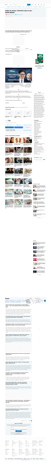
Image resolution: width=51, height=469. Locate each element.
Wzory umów (35, 140)
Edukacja (40, 6)
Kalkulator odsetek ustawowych (38, 131)
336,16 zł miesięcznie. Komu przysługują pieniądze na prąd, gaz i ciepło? (39, 116)
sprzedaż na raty (13, 122)
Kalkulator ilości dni (36, 129)
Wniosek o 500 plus (36, 141)
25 (36, 159)
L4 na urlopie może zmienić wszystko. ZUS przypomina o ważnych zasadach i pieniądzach (39, 103)
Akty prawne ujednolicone (21, 453)
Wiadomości (6, 300)
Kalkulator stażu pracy (28, 453)
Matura (13, 454)
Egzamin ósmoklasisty (14, 455)
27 (39, 159)
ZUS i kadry (6, 444)
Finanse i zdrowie (27, 446)
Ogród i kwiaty (40, 445)
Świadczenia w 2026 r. (36, 184)
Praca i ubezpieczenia (28, 443)
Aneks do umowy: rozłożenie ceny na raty (21, 107)
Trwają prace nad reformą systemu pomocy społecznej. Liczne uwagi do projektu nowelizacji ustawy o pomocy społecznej (39, 115)
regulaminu (18, 429)
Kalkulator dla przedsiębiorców (38, 123)
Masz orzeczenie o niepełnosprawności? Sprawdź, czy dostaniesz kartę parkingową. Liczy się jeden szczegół (39, 109)
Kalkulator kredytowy (36, 130)
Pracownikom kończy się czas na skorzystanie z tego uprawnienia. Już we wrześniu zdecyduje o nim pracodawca (39, 95)
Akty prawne (20, 449)
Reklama (37, 458)
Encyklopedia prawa (13, 301)
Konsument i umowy (13, 8)
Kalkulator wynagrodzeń (37, 124)
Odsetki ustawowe (34, 453)
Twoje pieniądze (28, 6)
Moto (31, 6)
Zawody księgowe (7, 445)
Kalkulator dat (35, 134)
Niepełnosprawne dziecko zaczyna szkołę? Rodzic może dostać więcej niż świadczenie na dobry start (39, 111)
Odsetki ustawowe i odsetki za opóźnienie (39, 143)
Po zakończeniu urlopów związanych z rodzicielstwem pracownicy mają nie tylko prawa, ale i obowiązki (39, 101)
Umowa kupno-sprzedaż (21, 8)
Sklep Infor (20, 446)
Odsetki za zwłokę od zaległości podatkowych (38, 145)
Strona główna (6, 8)
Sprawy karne (19, 300)
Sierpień (40, 157)
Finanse (40, 443)
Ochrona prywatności (10, 458)
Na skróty (40, 449)
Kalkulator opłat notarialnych (37, 132)
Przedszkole (13, 450)
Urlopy (12, 444)
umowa (6, 122)
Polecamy (34, 240)
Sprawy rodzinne (24, 300)
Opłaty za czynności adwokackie (38, 146)
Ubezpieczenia (13, 443)
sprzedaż (9, 122)
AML (32, 446)
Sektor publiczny (19, 6)
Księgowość (8, 6)
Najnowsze (39, 93)
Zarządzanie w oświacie (14, 453)
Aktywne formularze (38, 136)
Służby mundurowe (19, 301)
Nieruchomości (35, 6)
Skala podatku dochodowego (35, 454)
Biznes (15, 6)
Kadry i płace (6, 453)
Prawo (23, 6)
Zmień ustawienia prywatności (18, 458)
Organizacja (6, 450)
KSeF (43, 6)
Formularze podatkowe (41, 453)
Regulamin (25, 458)
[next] (31, 420)
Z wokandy (23, 301)
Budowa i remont (41, 444)
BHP (12, 445)
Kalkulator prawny (36, 133)
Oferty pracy (40, 455)
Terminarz (36, 157)
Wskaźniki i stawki (34, 449)
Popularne (36, 93)
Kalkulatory (37, 120)
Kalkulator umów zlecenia (37, 125)
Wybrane (43, 93)
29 (42, 159)
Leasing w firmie (27, 445)
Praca (16, 300)
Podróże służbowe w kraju (35, 450)
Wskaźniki (36, 142)
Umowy (17, 8)
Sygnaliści (27, 301)
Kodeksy (20, 454)
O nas (6, 458)
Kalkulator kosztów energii (37, 127)
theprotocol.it (40, 454)
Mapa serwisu (41, 458)
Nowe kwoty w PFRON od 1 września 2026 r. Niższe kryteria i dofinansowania (39, 105)
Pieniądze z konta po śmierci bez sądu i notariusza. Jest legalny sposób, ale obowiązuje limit (39, 113)
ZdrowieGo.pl (40, 450)
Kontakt (34, 458)
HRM (12, 446)
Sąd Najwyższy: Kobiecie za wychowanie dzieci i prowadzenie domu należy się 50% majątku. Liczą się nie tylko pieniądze (39, 97)
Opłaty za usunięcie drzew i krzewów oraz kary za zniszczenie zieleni (39, 150)
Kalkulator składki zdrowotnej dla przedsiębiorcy (38, 122)
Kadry (12, 6)
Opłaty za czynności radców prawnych (38, 147)
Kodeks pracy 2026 (39, 66)
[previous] (22, 420)
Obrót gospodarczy (7, 443)
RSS (31, 458)
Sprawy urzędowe (7, 301)
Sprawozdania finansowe (35, 445)
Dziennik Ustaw (20, 450)
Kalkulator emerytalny (36, 128)
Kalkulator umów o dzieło (37, 126)
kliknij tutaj (22, 434)
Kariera (28, 458)
